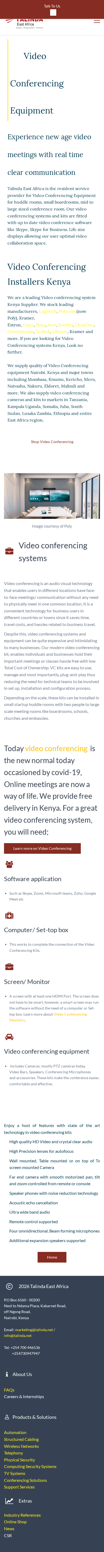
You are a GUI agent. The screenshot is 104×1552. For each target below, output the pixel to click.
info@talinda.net (17, 1335)
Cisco (28, 324)
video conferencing (56, 748)
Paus (40, 324)
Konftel (65, 324)
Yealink (43, 331)
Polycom (67, 311)
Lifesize (59, 331)
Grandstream (20, 331)
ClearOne (84, 324)
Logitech (48, 311)
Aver (51, 324)
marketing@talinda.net (34, 1329)
